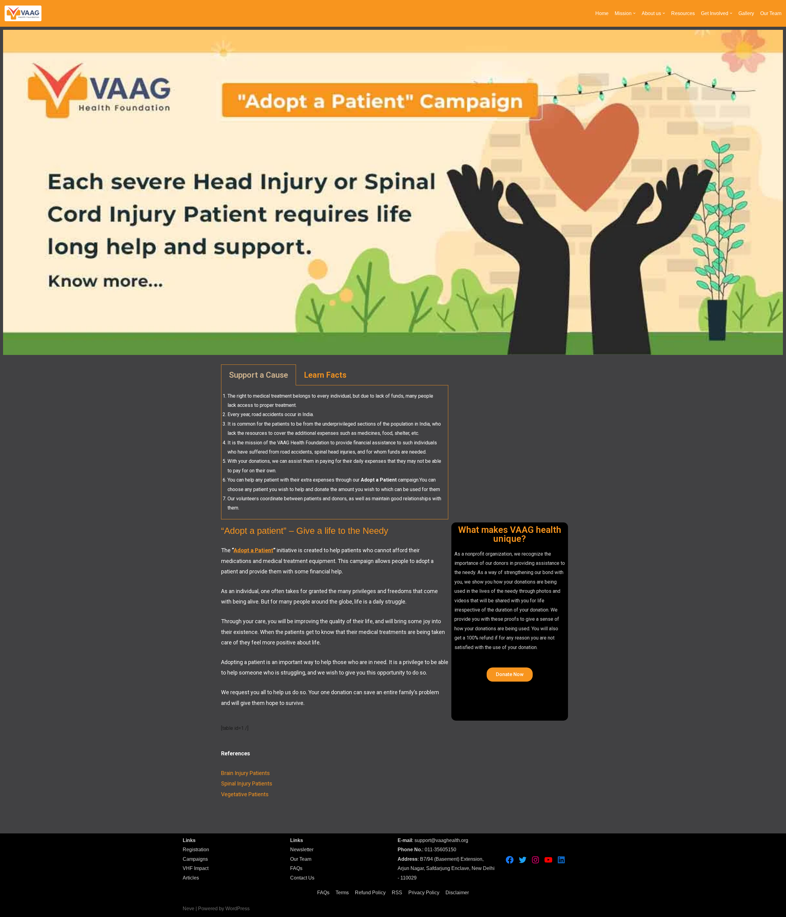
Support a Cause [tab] (258, 375)
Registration (196, 849)
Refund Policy (370, 892)
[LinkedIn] (561, 859)
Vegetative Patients (245, 794)
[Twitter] (522, 859)
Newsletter (301, 849)
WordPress (237, 908)
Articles (191, 877)
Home (602, 13)
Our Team (770, 13)
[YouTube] (548, 859)
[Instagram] (535, 859)
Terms (342, 892)
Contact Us (302, 877)
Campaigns (195, 859)
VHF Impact (195, 868)
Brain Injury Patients (245, 773)
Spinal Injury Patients (246, 783)
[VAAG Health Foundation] (23, 13)
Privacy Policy (423, 892)
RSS (397, 892)
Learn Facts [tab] (325, 375)
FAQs (296, 868)
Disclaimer (457, 892)
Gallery (746, 13)
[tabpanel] (334, 452)
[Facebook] (509, 859)
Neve (188, 908)
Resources (683, 13)
